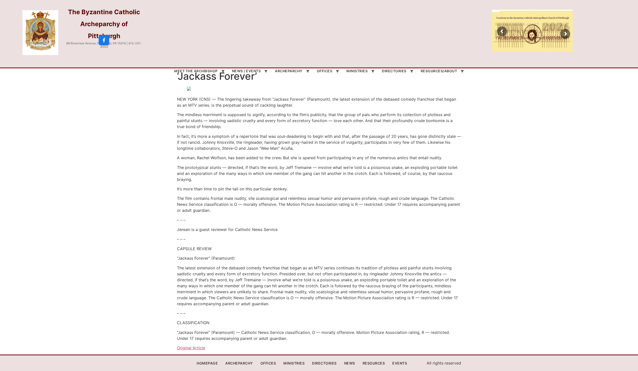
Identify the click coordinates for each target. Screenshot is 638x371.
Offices (324, 71)
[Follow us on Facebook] (104, 40)
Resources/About (439, 71)
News (349, 363)
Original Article (191, 347)
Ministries (357, 71)
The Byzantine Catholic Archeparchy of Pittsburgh (104, 24)
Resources (374, 363)
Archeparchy (289, 71)
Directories (394, 71)
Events (399, 363)
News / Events (246, 71)
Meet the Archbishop (196, 71)
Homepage (207, 363)
